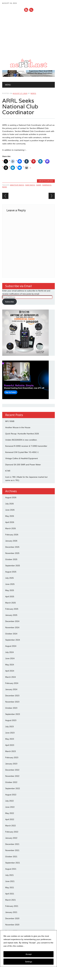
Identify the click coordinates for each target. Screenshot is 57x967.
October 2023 (11, 708)
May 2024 (9, 665)
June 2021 (10, 881)
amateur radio (17, 185)
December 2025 (12, 547)
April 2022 (9, 819)
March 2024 (10, 677)
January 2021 (11, 912)
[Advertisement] (28, 35)
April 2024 (9, 671)
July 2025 (9, 578)
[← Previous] (5, 196)
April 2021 (9, 894)
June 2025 (10, 584)
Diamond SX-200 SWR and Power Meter (23, 464)
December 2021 (12, 844)
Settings (28, 962)
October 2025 (11, 559)
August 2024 (10, 646)
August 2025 (10, 572)
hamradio (46, 185)
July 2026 (9, 504)
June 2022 (10, 807)
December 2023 (12, 695)
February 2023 (11, 757)
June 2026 (10, 510)
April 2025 (9, 596)
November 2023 (12, 702)
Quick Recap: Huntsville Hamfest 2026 (22, 434)
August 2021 (10, 869)
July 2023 (9, 726)
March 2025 (10, 603)
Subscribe (9, 302)
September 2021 (12, 863)
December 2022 (12, 770)
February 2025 (11, 609)
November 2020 (12, 925)
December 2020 (12, 918)
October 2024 (11, 634)
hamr (38, 185)
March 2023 (10, 751)
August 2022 (10, 795)
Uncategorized (46, 181)
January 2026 (11, 541)
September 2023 (12, 714)
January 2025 (11, 615)
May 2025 (9, 590)
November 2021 (12, 850)
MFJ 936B (9, 421)
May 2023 (9, 739)
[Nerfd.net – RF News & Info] (28, 67)
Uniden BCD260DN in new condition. (21, 440)
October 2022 (11, 782)
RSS (26, 10)
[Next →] (52, 196)
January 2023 (11, 764)
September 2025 (12, 565)
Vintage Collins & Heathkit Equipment (21, 458)
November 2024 (12, 627)
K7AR (7, 471)
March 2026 (10, 528)
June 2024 (10, 658)
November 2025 (12, 553)
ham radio (30, 185)
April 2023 (9, 745)
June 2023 (10, 733)
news (4, 187)
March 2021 (10, 900)
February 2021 (11, 906)
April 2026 (9, 522)
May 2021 (9, 887)
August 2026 (10, 497)
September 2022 (12, 788)
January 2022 (11, 838)
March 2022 (10, 825)
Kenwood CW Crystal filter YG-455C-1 (22, 452)
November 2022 (12, 776)
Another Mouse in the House (17, 427)
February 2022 (11, 832)
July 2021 (9, 875)
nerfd (33, 93)
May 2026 (9, 516)
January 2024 (11, 689)
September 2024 (12, 640)
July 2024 (9, 652)
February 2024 (11, 683)
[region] (28, 948)
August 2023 (10, 720)
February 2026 (11, 535)
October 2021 (11, 856)
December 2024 (12, 621)
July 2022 (9, 801)
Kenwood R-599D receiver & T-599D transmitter (26, 446)
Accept (29, 954)
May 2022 (9, 813)
